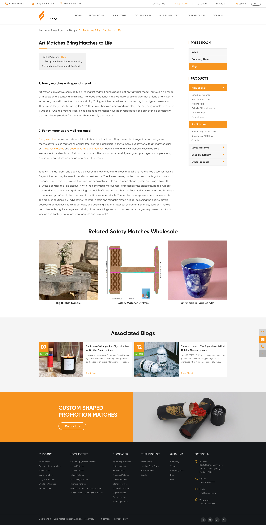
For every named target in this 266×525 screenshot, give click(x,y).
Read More (91, 373)
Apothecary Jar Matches (204, 131)
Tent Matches (198, 112)
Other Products (195, 15)
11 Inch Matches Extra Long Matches (87, 493)
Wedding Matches (121, 501)
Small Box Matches (200, 99)
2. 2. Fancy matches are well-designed (61, 66)
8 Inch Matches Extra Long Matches (86, 488)
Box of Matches (147, 470)
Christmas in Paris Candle (197, 303)
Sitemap (105, 519)
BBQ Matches (119, 470)
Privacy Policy (121, 519)
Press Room (181, 3)
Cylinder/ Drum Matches (203, 108)
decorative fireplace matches (86, 148)
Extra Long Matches (79, 479)
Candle (195, 140)
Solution (201, 3)
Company (218, 15)
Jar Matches (119, 15)
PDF (172, 479)
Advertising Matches (122, 462)
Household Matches (121, 488)
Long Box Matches (200, 95)
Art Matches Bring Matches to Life (100, 30)
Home (78, 15)
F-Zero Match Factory (63, 519)
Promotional (96, 15)
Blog (72, 30)
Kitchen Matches (120, 484)
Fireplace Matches (121, 475)
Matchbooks (197, 103)
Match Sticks (146, 462)
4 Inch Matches (77, 475)
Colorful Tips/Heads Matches (83, 462)
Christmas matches (53, 148)
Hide (63, 57)
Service (220, 3)
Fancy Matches (119, 497)
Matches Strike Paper (150, 466)
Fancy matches (47, 139)
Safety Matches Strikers (133, 303)
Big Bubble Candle (68, 303)
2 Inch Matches (77, 466)
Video (194, 52)
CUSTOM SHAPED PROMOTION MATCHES (87, 411)
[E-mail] (262, 339)
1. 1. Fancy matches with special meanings (62, 61)
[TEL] (262, 346)
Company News (200, 59)
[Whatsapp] (262, 332)
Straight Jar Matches (202, 136)
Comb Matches (199, 117)
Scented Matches (78, 484)
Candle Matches (120, 479)
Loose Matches (142, 15)
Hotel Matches (119, 466)
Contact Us (158, 3)
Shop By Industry (168, 15)
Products (199, 78)
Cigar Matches (119, 493)
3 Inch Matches (77, 470)
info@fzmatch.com (44, 3)
